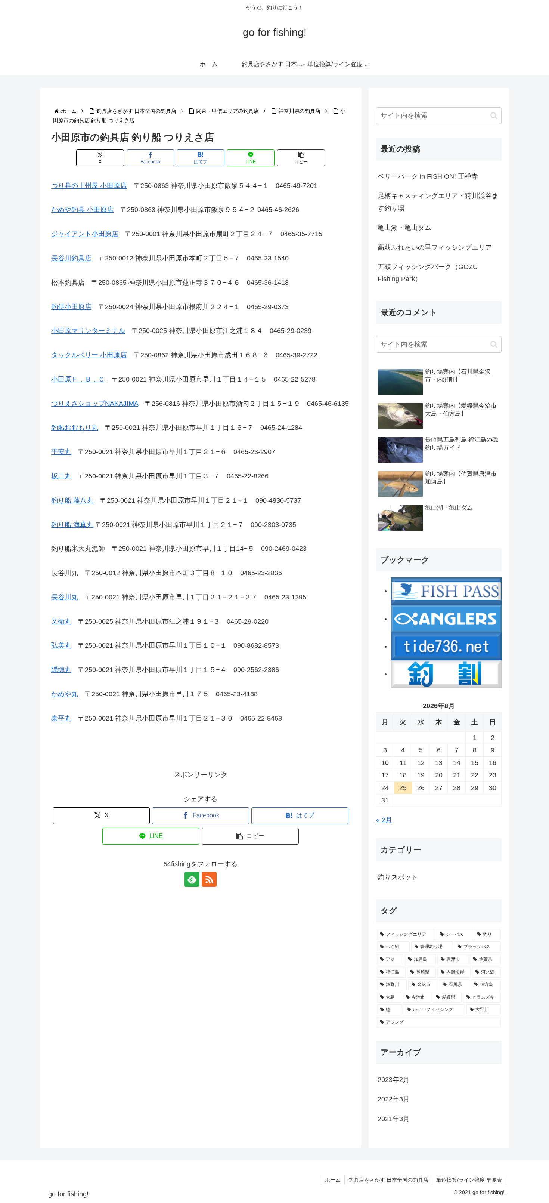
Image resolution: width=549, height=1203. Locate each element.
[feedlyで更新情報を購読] (191, 879)
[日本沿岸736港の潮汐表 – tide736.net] (446, 646)
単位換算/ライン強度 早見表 (469, 1180)
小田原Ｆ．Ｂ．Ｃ (78, 379)
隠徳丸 (61, 669)
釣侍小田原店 (71, 307)
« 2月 (384, 820)
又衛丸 (61, 621)
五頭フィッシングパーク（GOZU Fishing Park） (428, 273)
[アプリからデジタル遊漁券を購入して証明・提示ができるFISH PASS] (446, 591)
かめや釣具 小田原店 (82, 209)
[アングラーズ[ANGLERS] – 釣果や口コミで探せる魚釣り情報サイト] (446, 618)
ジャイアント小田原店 (84, 234)
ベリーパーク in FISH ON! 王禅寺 (428, 176)
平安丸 (61, 452)
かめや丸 (64, 694)
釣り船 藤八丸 (72, 500)
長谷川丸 (64, 597)
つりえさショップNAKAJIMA (94, 403)
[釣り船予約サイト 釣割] (446, 674)
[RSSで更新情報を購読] (209, 879)
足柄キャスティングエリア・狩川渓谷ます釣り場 (438, 202)
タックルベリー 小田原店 (89, 355)
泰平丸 (61, 718)
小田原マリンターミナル (88, 330)
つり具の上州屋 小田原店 (89, 185)
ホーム (333, 1180)
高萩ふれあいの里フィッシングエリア (435, 247)
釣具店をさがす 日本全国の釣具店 (388, 1180)
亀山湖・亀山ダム (404, 227)
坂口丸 (61, 476)
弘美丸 (61, 645)
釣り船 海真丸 (72, 524)
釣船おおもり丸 (74, 427)
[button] (301, 157)
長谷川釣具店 (71, 258)
